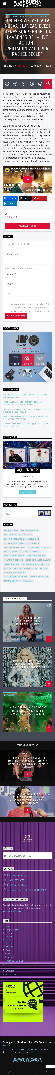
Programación (12, 929)
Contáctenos (30, 1052)
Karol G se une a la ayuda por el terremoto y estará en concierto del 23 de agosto (27, 410)
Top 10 (9, 933)
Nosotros (34, 1049)
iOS (9, 953)
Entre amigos (11, 551)
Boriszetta (24, 66)
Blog (8, 926)
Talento (9, 936)
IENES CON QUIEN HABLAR (38, 560)
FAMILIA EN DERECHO (14, 556)
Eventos (9, 946)
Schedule (9, 1049)
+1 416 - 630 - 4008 (15, 880)
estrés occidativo (30, 551)
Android (11, 957)
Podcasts (10, 943)
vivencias (28, 581)
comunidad (33, 539)
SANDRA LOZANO (12, 581)
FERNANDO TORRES (36, 556)
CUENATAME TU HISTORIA (16, 543)
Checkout (10, 971)
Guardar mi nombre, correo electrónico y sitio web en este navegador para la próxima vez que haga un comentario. (31, 304)
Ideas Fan (7, 1045)
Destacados (12, 16)
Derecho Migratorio (14, 547)
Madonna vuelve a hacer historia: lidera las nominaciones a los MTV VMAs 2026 (22, 403)
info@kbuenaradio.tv (16, 885)
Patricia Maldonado (14, 572)
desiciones (33, 547)
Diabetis (46, 547)
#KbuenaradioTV (29, 530)
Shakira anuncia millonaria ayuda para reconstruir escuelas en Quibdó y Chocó (25, 417)
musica (43, 568)
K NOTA (7, 568)
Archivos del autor (27, 226)
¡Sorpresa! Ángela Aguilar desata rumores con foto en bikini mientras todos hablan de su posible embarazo (28, 799)
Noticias (34, 16)
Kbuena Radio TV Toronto (35, 564)
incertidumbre (11, 564)
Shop (8, 964)
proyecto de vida (39, 577)
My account (11, 974)
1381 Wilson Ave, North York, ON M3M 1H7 (26, 890)
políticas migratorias (15, 577)
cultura (34, 543)
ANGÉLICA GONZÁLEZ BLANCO (18, 535)
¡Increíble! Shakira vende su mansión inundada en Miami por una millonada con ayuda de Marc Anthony (27, 763)
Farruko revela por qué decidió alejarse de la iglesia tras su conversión (26, 425)
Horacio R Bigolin (13, 560)
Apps (8, 950)
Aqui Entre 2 (10, 511)
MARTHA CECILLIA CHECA (25, 568)
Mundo (23, 16)
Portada (44, 16)
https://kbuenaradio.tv (17, 875)
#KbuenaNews (11, 530)
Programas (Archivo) (15, 961)
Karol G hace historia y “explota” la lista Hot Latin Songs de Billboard (25, 396)
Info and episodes (27, 492)
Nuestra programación (13, 911)
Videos (9, 940)
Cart (7, 967)
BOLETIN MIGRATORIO (14, 539)
